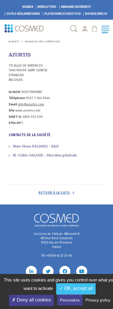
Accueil (14, 41)
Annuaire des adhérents (43, 41)
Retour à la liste (54, 193)
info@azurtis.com (31, 104)
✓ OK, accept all (76, 288)
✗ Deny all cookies (31, 299)
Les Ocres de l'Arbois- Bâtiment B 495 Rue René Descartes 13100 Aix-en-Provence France (56, 240)
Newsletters (47, 7)
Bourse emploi (96, 14)
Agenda (27, 7)
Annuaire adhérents (76, 7)
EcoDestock (63, 14)
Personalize (70, 300)
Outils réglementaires (23, 14)
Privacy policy (97, 300)
